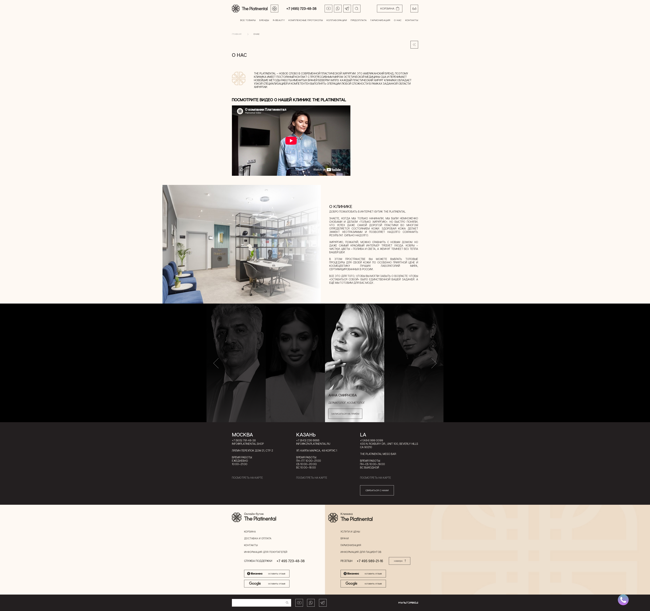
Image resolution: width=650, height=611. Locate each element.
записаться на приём (345, 413)
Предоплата (359, 20)
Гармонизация (380, 20)
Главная (237, 34)
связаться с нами (377, 490)
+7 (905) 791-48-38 (244, 440)
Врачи (345, 538)
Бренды (264, 20)
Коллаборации (337, 20)
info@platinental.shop (248, 443)
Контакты (411, 20)
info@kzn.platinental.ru (313, 443)
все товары (248, 20)
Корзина (250, 531)
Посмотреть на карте (247, 477)
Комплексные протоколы (305, 20)
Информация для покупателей (265, 551)
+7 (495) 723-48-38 (301, 8)
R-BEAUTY (279, 20)
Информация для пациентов (361, 551)
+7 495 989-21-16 (370, 561)
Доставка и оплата (258, 538)
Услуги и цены (350, 531)
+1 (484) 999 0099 (371, 440)
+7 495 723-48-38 (291, 561)
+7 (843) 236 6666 (307, 440)
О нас (397, 20)
